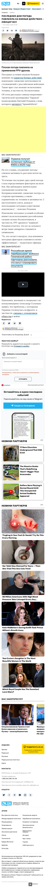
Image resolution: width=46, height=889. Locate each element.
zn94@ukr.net (28, 782)
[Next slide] (42, 9)
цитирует (17, 104)
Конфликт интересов (30, 822)
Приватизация (7, 828)
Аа (23, 3)
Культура (5, 848)
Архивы (4, 749)
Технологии (6, 838)
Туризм (25, 842)
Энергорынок (6, 825)
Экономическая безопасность (28, 826)
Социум (25, 832)
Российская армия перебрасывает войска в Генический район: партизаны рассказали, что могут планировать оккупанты (25, 258)
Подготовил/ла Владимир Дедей (15, 334)
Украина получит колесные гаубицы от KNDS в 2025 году (23, 161)
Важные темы (7, 9)
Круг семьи (27, 838)
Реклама (5, 756)
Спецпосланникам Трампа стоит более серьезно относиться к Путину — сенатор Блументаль (16, 729)
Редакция (5, 753)
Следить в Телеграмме (24, 406)
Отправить (23, 379)
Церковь (5, 845)
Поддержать (34, 3)
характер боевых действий (28, 77)
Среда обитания (7, 842)
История (26, 835)
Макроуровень (7, 822)
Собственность (28, 845)
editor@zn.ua (34, 785)
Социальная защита (30, 815)
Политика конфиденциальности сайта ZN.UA (15, 881)
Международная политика (11, 819)
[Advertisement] (23, 129)
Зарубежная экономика (31, 819)
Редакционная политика (11, 760)
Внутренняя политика (10, 815)
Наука (4, 835)
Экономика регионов (9, 832)
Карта (4, 763)
